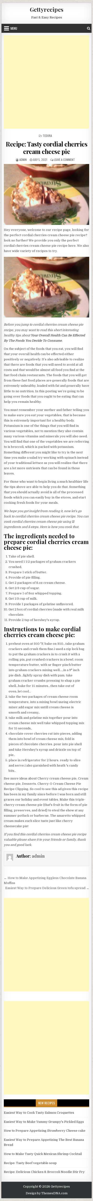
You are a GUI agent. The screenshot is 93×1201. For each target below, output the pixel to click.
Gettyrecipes (46, 9)
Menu (13, 28)
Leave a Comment (64, 160)
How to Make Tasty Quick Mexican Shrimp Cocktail (43, 1154)
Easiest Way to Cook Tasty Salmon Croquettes (39, 1112)
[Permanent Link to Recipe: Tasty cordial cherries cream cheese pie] (46, 194)
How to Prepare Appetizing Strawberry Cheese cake (44, 1130)
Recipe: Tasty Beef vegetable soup (30, 1163)
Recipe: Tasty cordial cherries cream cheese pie (46, 148)
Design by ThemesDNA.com (46, 1193)
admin (23, 160)
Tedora (47, 136)
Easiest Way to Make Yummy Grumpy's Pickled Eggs (44, 1122)
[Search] (88, 28)
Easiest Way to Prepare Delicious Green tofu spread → (47, 888)
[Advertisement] (46, 82)
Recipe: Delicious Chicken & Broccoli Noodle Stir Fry (44, 1172)
